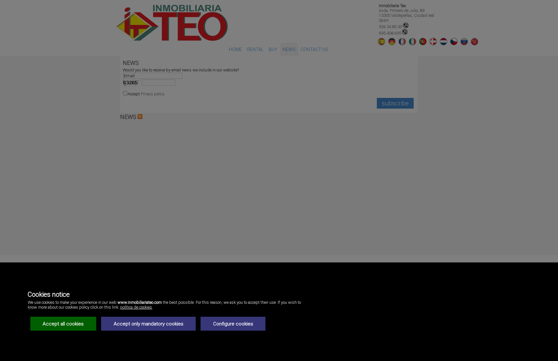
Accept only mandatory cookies (148, 324)
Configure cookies (233, 324)
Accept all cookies (63, 324)
